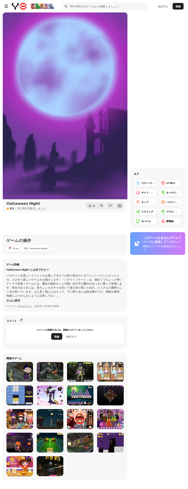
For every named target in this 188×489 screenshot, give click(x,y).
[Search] (66, 6)
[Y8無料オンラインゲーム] (19, 6)
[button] (13, 300)
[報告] (110, 205)
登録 (178, 6)
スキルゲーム (24, 306)
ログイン (163, 6)
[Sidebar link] (6, 6)
